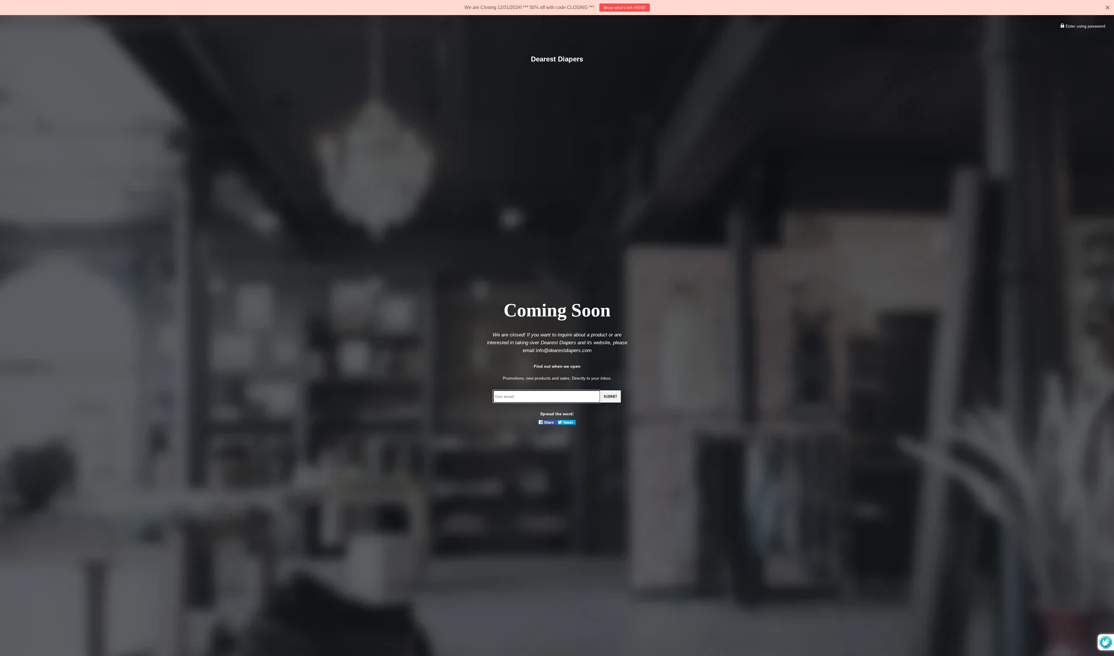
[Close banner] (1107, 7)
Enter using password (1084, 26)
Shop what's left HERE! (624, 7)
